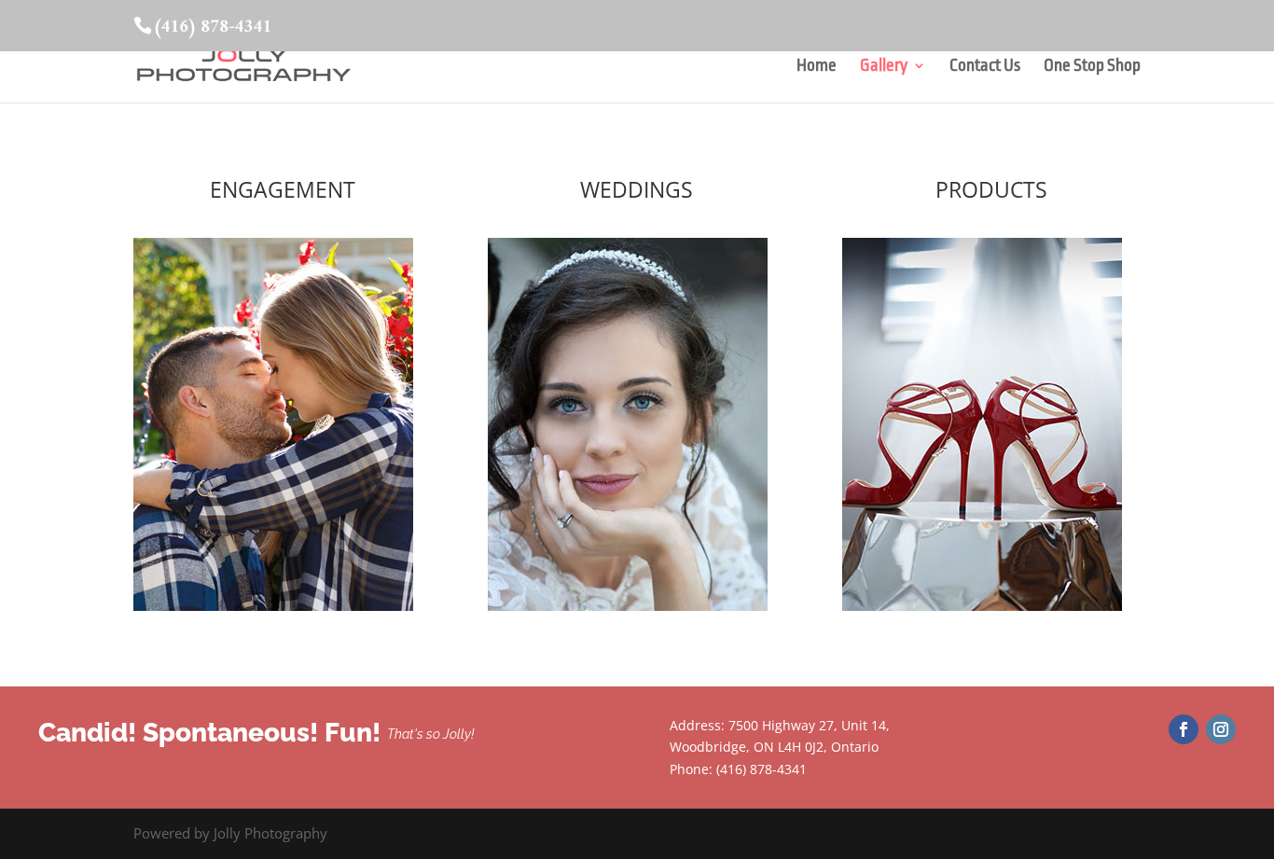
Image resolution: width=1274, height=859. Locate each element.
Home (816, 67)
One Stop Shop (1092, 67)
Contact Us (984, 67)
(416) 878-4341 (212, 27)
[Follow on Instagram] (1221, 729)
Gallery (883, 67)
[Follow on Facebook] (1183, 729)
